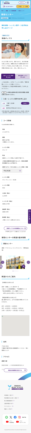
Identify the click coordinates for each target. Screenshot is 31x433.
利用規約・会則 (8, 395)
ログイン (22, 2)
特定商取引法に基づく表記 (10, 398)
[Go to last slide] (2, 262)
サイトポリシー (8, 406)
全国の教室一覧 (8, 403)
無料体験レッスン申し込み (22, 76)
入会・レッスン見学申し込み (8, 76)
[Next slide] (28, 262)
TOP (2, 10)
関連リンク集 (7, 409)
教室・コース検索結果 (11, 10)
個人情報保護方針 (8, 400)
